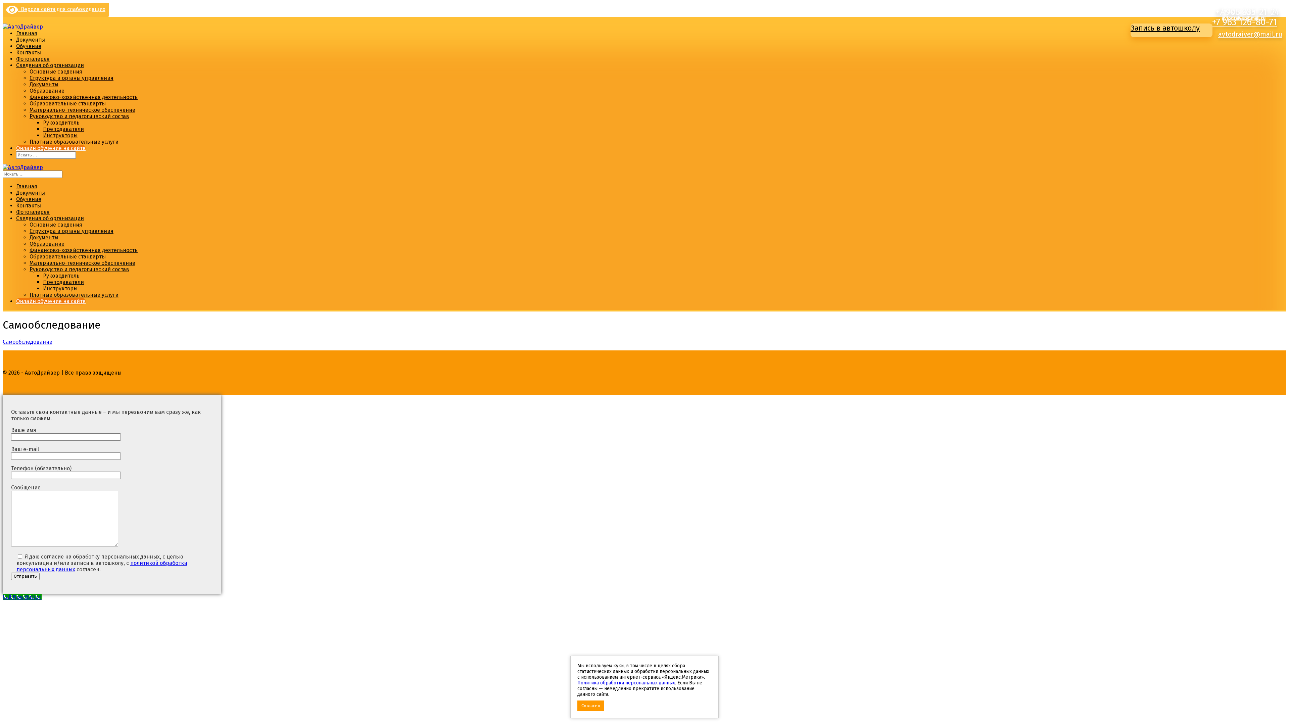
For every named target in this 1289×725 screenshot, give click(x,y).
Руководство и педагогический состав (79, 116)
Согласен (590, 706)
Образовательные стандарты (68, 103)
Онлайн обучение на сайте (51, 148)
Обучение (28, 46)
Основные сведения (56, 71)
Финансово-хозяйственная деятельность (84, 97)
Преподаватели (63, 129)
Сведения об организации (50, 65)
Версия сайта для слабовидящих (61, 9)
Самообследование (27, 342)
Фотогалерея (33, 59)
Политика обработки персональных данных (626, 683)
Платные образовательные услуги (74, 142)
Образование (47, 91)
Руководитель (61, 122)
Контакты (28, 52)
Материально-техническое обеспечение (82, 110)
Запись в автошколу (1165, 28)
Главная (26, 33)
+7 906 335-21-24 (1239, 6)
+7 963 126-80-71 (1244, 22)
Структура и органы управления (71, 78)
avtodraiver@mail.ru (1250, 34)
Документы (30, 40)
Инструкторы (60, 135)
